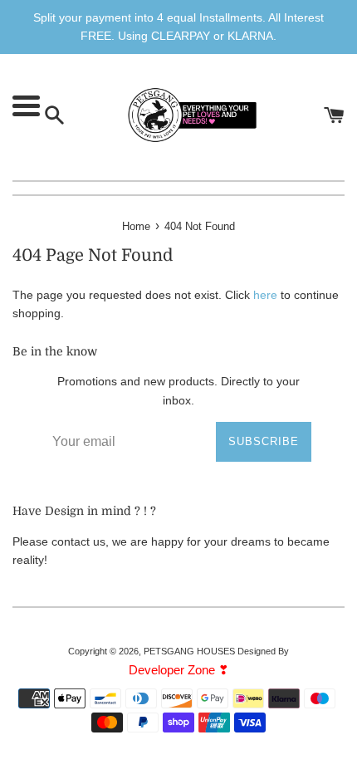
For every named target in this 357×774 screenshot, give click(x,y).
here (265, 294)
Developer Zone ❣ (179, 670)
